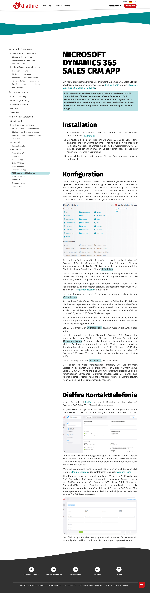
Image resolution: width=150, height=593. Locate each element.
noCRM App (17, 186)
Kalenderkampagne (19, 104)
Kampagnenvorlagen (18, 92)
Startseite (46, 5)
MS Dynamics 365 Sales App (23, 173)
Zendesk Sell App (19, 170)
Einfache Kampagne (19, 96)
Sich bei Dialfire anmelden (22, 57)
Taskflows (16, 139)
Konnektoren (16, 149)
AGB (107, 585)
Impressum (99, 585)
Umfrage (14, 108)
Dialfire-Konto (112, 85)
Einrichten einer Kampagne (22, 125)
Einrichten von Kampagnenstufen (25, 132)
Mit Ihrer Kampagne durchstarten (25, 67)
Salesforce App (18, 176)
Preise (67, 5)
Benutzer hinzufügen (20, 71)
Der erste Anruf (18, 64)
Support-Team (123, 472)
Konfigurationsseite (84, 289)
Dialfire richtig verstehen (20, 117)
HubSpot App (17, 160)
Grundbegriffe (16, 121)
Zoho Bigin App (18, 167)
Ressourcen (113, 5)
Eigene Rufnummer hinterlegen (25, 78)
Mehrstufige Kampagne (20, 100)
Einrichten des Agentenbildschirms (26, 135)
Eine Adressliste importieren (23, 60)
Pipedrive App (18, 180)
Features (57, 5)
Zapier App (16, 157)
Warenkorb (15, 112)
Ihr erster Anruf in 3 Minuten (23, 53)
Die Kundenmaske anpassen (23, 74)
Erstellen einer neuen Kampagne (25, 129)
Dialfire (88, 402)
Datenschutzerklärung (119, 585)
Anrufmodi (15, 142)
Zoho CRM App (18, 163)
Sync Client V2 (18, 153)
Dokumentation (80, 472)
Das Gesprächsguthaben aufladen (26, 84)
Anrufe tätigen (16, 88)
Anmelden (130, 5)
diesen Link (90, 135)
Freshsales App (18, 183)
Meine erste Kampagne (20, 49)
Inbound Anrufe (18, 146)
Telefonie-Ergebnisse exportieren (25, 81)
